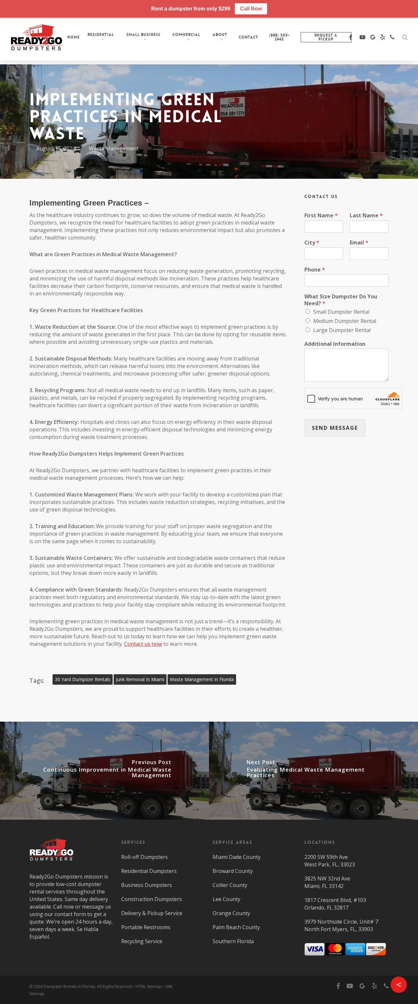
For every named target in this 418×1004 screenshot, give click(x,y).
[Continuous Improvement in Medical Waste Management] (104, 771)
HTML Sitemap (149, 986)
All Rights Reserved (114, 986)
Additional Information (334, 344)
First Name (321, 215)
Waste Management (113, 148)
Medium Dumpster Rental (344, 321)
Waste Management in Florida (202, 679)
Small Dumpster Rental (341, 311)
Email (359, 242)
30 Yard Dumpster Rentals (82, 679)
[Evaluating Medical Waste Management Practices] (313, 771)
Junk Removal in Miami (140, 679)
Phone (314, 269)
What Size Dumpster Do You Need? (340, 300)
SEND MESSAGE (335, 427)
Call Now (251, 8)
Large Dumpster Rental (342, 330)
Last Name (366, 215)
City (311, 242)
